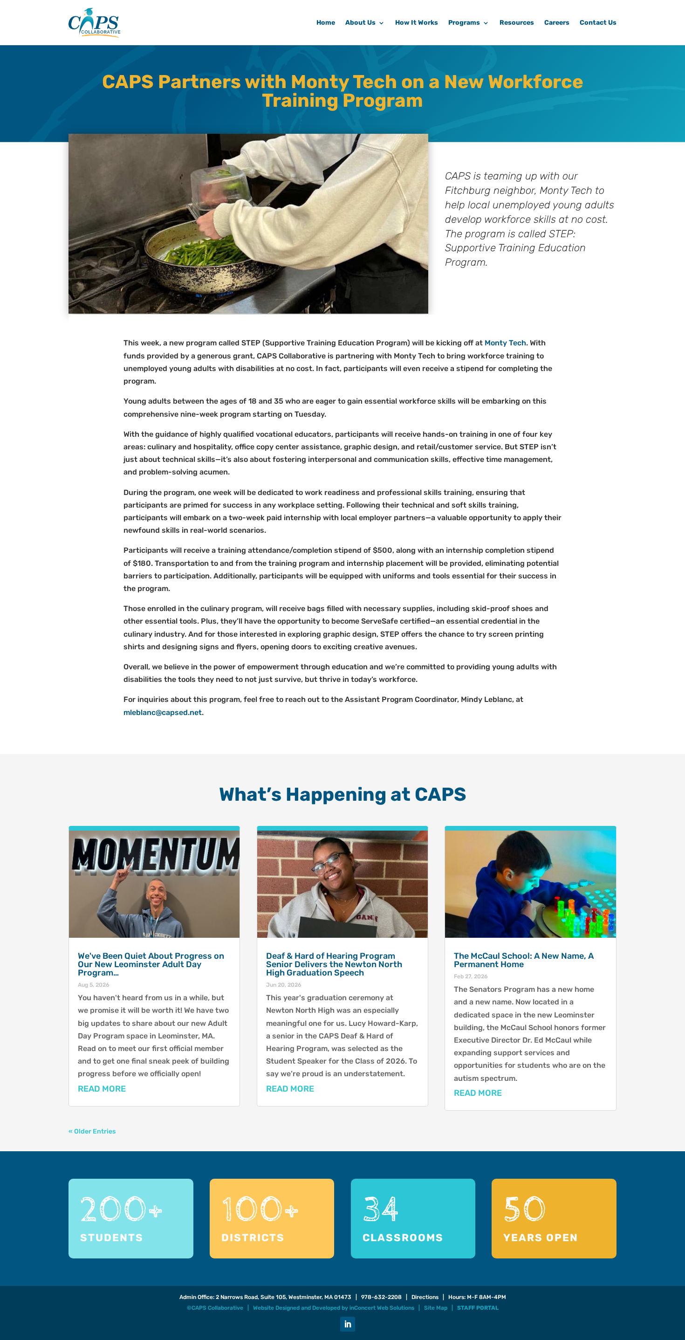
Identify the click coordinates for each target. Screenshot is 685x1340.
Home (325, 23)
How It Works (416, 23)
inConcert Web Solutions (381, 1308)
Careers (556, 23)
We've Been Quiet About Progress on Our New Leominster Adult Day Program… (151, 964)
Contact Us (598, 23)
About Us (360, 23)
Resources (517, 23)
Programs (464, 23)
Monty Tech (505, 342)
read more (102, 1089)
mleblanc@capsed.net (162, 712)
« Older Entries (92, 1131)
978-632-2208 (381, 1297)
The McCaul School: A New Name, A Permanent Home (524, 960)
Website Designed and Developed (296, 1308)
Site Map (435, 1308)
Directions (424, 1297)
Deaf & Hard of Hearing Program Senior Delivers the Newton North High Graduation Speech (334, 964)
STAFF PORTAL (478, 1308)
